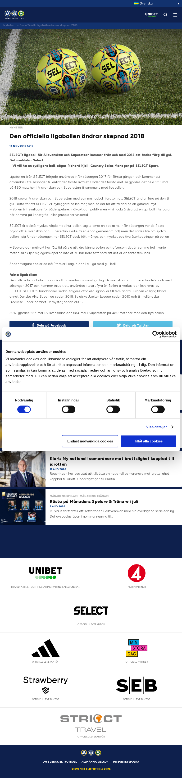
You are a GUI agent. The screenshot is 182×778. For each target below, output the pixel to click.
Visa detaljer (156, 427)
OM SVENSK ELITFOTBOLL (60, 761)
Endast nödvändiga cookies (90, 441)
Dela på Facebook (51, 325)
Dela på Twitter (136, 325)
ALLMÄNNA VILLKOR (95, 761)
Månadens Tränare (94, 496)
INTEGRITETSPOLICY (126, 761)
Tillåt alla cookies (148, 441)
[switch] (68, 409)
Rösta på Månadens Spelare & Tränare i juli (94, 501)
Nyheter (8, 25)
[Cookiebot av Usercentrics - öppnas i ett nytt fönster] (156, 334)
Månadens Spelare (64, 496)
